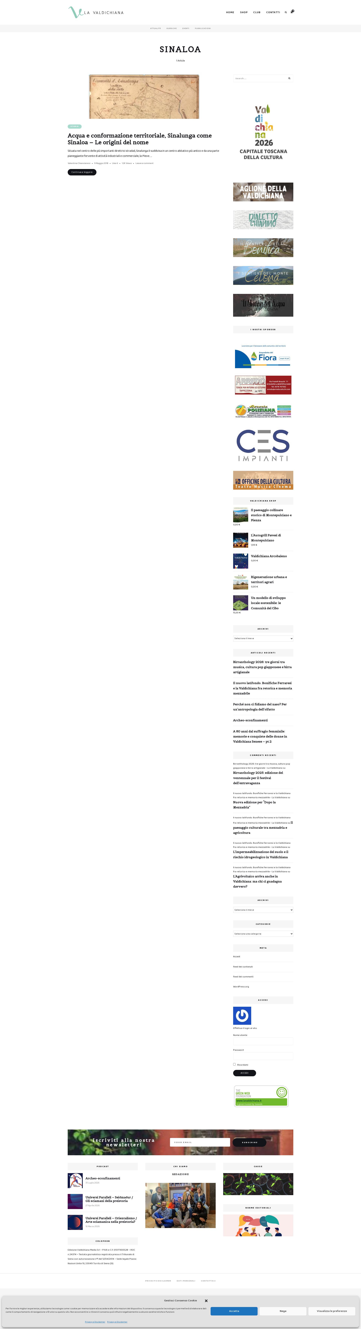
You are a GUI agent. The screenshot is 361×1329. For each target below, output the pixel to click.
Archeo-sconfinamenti (250, 720)
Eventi (185, 28)
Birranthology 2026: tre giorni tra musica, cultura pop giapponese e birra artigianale (262, 667)
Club (257, 12)
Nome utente (240, 1035)
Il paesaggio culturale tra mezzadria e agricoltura (263, 827)
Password (238, 1050)
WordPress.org (241, 987)
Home (230, 12)
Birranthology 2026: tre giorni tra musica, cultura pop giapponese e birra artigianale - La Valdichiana (261, 766)
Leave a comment (145, 163)
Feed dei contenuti (243, 967)
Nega (283, 1311)
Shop (244, 12)
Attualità (155, 28)
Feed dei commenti (243, 977)
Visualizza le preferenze (332, 1311)
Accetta (234, 1311)
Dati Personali (186, 1281)
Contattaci (208, 1281)
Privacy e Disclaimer (95, 1322)
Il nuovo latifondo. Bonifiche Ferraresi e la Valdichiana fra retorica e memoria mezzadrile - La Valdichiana (261, 795)
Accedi (236, 957)
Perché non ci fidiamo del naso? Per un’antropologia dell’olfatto (260, 706)
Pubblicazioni (203, 28)
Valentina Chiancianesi (79, 163)
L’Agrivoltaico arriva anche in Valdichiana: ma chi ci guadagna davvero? (257, 881)
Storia (75, 126)
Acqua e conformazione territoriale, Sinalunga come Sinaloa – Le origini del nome (140, 139)
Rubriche (172, 28)
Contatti (273, 12)
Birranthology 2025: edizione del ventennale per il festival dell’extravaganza (258, 778)
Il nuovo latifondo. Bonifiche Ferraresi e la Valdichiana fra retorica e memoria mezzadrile (262, 688)
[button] (206, 1301)
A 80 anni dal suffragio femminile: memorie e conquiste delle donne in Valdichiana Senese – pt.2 (260, 736)
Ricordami (242, 1065)
